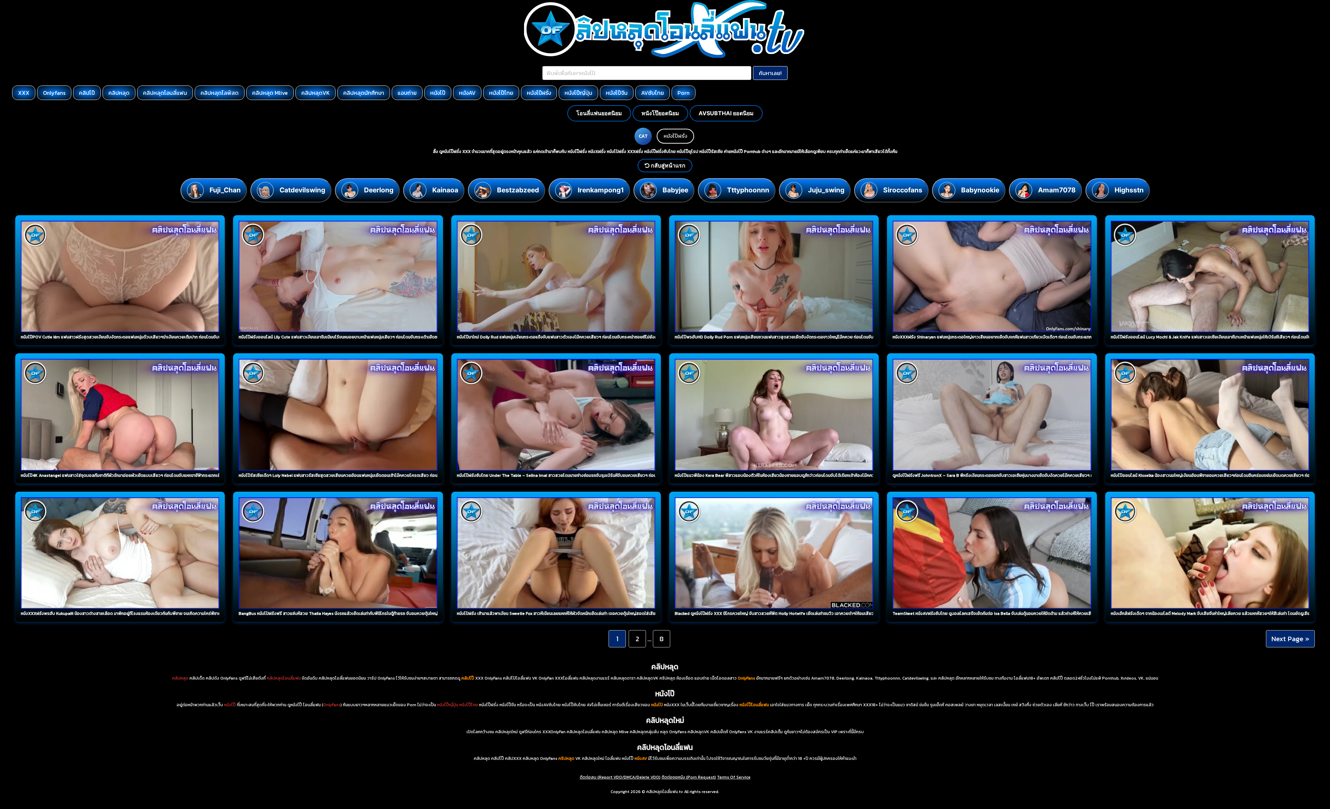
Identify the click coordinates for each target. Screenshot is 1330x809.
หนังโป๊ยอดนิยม (660, 113)
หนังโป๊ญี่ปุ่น (578, 93)
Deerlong (378, 190)
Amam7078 (1057, 190)
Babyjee (675, 190)
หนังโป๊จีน (617, 93)
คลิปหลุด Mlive (270, 93)
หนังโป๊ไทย (501, 93)
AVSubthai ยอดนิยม (726, 113)
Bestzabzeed (518, 190)
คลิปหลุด (119, 93)
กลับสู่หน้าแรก (667, 165)
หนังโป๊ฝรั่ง (539, 93)
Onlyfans (54, 93)
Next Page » (1290, 639)
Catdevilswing (302, 190)
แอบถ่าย (407, 93)
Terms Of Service (734, 777)
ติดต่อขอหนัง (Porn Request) (689, 777)
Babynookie (980, 190)
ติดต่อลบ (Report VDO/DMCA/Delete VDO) (620, 777)
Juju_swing (826, 190)
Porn (683, 93)
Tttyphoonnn (748, 190)
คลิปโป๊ (87, 93)
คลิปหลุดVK (315, 93)
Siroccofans (902, 190)
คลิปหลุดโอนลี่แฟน (165, 93)
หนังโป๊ (437, 93)
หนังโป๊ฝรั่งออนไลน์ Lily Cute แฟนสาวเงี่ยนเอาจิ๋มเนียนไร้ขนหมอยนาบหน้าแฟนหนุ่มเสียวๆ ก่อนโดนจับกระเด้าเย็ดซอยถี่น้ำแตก (348, 337)
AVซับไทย (652, 93)
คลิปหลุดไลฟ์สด (220, 93)
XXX (23, 93)
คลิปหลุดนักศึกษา (363, 93)
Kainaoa (445, 190)
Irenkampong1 (601, 190)
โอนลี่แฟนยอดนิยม (599, 113)
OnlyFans (331, 705)
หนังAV (467, 93)
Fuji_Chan (225, 190)
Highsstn (1129, 190)
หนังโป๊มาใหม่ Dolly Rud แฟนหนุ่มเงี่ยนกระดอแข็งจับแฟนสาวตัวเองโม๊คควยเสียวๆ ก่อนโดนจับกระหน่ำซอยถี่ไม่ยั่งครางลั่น (563, 337)
